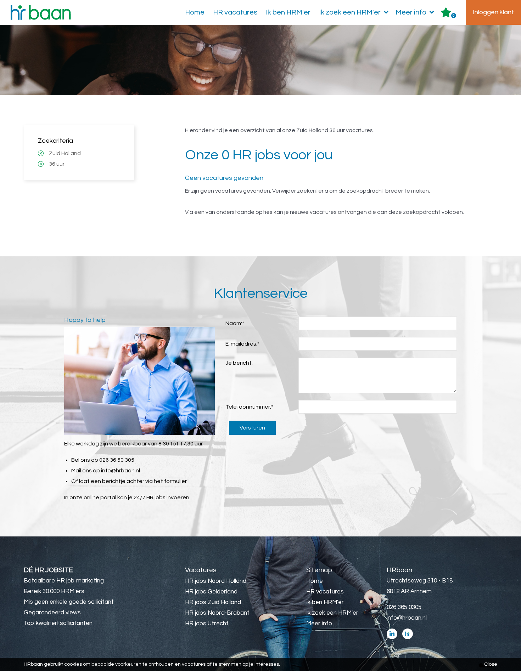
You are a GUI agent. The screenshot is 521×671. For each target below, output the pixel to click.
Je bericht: (239, 363)
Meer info (411, 12)
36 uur (57, 164)
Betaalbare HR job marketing (64, 581)
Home (195, 12)
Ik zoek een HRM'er (350, 12)
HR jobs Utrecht (207, 623)
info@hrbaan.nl (120, 470)
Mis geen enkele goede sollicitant (69, 602)
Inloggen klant (493, 12)
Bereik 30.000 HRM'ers (54, 591)
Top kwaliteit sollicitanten (58, 623)
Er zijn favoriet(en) (454, 15)
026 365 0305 (404, 607)
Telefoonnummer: (249, 407)
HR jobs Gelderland (211, 591)
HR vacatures (235, 12)
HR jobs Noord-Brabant (217, 613)
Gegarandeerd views (52, 612)
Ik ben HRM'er (288, 12)
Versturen (252, 428)
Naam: (234, 323)
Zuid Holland (65, 153)
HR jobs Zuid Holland (213, 602)
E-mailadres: (242, 344)
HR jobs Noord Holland (215, 581)
